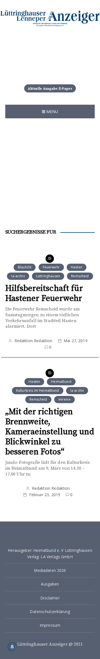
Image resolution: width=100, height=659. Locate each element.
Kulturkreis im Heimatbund (37, 390)
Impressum (50, 625)
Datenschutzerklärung (50, 611)
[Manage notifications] (12, 646)
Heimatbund (61, 381)
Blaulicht (24, 267)
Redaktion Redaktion (33, 340)
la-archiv (18, 276)
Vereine (64, 399)
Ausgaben (50, 584)
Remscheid (80, 276)
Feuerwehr (51, 267)
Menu (51, 111)
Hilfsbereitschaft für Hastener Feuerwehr (44, 293)
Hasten (76, 267)
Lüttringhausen (48, 276)
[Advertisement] (50, 177)
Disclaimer (50, 598)
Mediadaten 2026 (50, 570)
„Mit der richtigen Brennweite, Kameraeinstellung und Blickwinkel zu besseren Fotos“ (49, 431)
